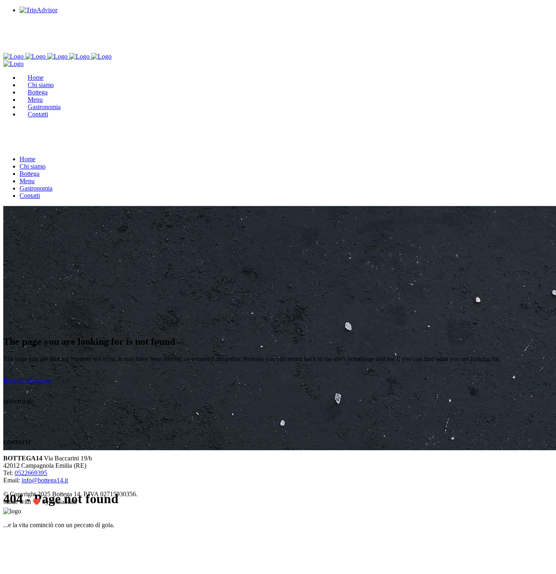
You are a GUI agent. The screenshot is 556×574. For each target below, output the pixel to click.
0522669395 (31, 472)
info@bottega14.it (45, 480)
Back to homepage (27, 380)
